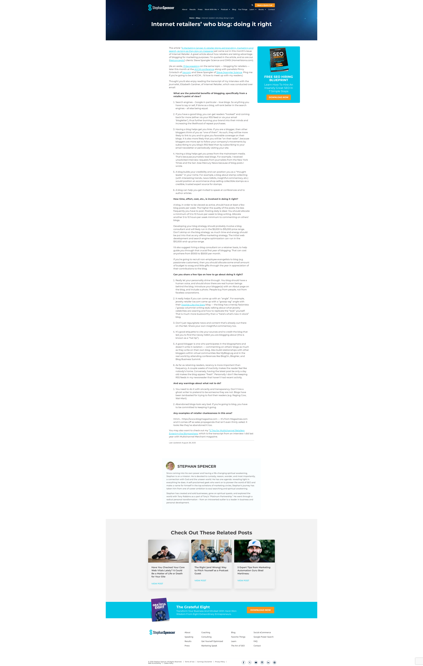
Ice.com (186, 72)
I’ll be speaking (191, 66)
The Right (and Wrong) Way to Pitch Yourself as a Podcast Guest (211, 570)
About (184, 9)
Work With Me (211, 9)
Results (192, 9)
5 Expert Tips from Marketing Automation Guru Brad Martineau (253, 570)
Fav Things (242, 9)
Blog (234, 9)
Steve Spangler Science (229, 72)
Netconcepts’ (177, 60)
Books (261, 9)
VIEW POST (157, 583)
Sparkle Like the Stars (193, 304)
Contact (271, 9)
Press (200, 9)
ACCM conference (204, 69)
